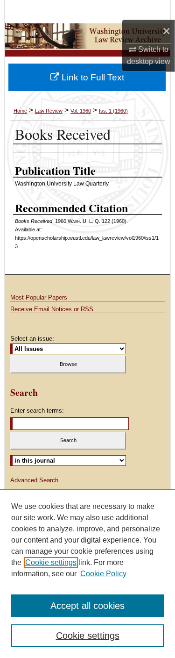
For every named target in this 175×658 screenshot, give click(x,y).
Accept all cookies (87, 606)
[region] (87, 573)
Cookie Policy (103, 574)
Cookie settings (51, 562)
